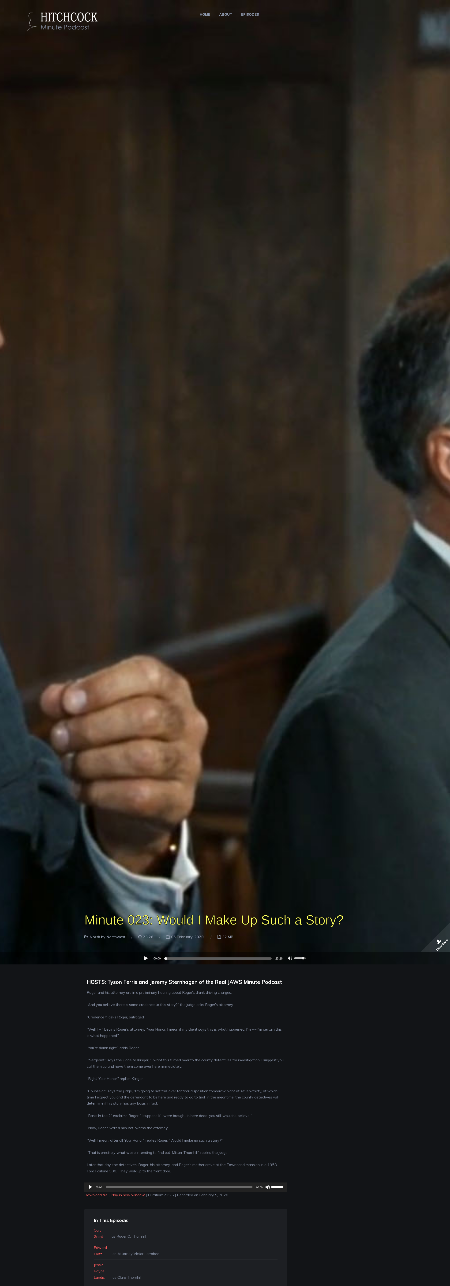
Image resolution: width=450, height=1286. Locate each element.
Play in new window (128, 1195)
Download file (96, 1195)
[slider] (219, 958)
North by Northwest (107, 936)
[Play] (145, 958)
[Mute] (290, 958)
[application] (225, 958)
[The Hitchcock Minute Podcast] (60, 19)
